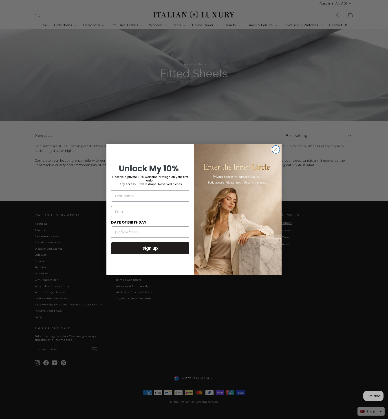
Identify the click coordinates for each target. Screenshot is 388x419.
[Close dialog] (276, 149)
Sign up (150, 248)
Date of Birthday (128, 222)
